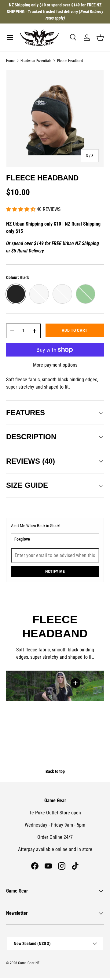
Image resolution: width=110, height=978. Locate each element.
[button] (100, 37)
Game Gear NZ (28, 963)
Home (10, 61)
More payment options (55, 365)
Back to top (55, 771)
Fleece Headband (70, 61)
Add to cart (74, 330)
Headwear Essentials (35, 61)
